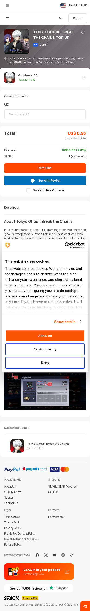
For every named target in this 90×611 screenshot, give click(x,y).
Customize (42, 349)
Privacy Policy (12, 528)
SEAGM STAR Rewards (62, 486)
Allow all (45, 336)
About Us (10, 486)
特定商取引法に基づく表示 (20, 539)
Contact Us (11, 503)
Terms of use (12, 517)
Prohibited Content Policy (19, 533)
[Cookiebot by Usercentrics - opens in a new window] (65, 245)
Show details (64, 322)
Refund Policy (12, 544)
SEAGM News (12, 492)
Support (9, 497)
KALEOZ (53, 492)
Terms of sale (12, 522)
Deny (45, 363)
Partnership (55, 517)
